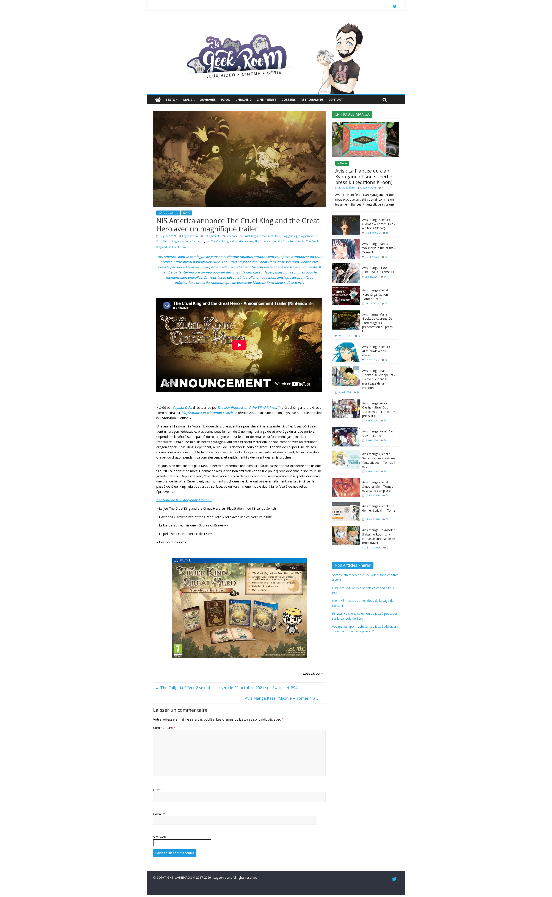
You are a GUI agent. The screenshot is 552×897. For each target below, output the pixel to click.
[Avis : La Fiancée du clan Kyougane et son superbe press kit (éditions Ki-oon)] (365, 124)
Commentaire (164, 727)
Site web (159, 837)
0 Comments (212, 236)
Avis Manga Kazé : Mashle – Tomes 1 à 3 (284, 698)
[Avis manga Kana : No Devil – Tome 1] (346, 429)
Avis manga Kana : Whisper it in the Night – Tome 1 (379, 248)
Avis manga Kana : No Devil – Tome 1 (377, 433)
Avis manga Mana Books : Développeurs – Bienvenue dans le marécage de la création (379, 379)
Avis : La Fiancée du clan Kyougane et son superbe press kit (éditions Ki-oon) (363, 176)
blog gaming (289, 236)
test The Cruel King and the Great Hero (229, 241)
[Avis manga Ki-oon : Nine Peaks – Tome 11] (346, 266)
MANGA (188, 99)
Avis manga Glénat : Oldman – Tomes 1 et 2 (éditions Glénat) (378, 224)
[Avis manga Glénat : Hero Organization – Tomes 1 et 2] (346, 288)
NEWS (186, 213)
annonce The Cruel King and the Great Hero (253, 236)
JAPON (225, 99)
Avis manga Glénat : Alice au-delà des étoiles (376, 351)
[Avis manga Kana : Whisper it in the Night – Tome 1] (346, 242)
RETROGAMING (312, 99)
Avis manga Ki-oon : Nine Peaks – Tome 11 (378, 269)
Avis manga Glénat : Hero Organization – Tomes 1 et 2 (376, 294)
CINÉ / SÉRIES (266, 99)
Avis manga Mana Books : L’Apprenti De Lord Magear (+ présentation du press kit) (377, 322)
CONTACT (335, 99)
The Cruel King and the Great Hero (275, 241)
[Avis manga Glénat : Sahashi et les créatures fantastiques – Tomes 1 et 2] (346, 452)
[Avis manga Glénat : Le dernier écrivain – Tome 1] (346, 504)
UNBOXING (243, 99)
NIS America (197, 241)
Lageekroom (190, 236)
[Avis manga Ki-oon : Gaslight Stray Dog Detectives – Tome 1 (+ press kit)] (346, 401)
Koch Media (163, 241)
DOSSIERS (288, 99)
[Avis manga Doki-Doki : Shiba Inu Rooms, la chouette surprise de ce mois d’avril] (346, 528)
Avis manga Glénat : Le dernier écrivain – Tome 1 (378, 510)
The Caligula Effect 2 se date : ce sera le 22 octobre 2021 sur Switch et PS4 (226, 687)
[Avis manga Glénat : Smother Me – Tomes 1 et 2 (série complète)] (346, 480)
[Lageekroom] (276, 22)
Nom (158, 789)
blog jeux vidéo (308, 236)
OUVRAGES (208, 99)
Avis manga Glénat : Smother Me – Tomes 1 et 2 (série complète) (379, 486)
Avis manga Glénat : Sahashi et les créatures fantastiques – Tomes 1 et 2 (378, 460)
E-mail (159, 814)
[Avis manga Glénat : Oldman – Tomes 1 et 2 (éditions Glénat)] (346, 218)
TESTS (170, 99)
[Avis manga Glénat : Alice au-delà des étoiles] (346, 345)
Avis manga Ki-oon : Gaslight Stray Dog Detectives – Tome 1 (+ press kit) (378, 409)
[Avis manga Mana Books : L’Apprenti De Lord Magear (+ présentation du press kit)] (346, 312)
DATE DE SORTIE (168, 213)
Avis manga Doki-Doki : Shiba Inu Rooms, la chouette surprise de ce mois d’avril (378, 536)
